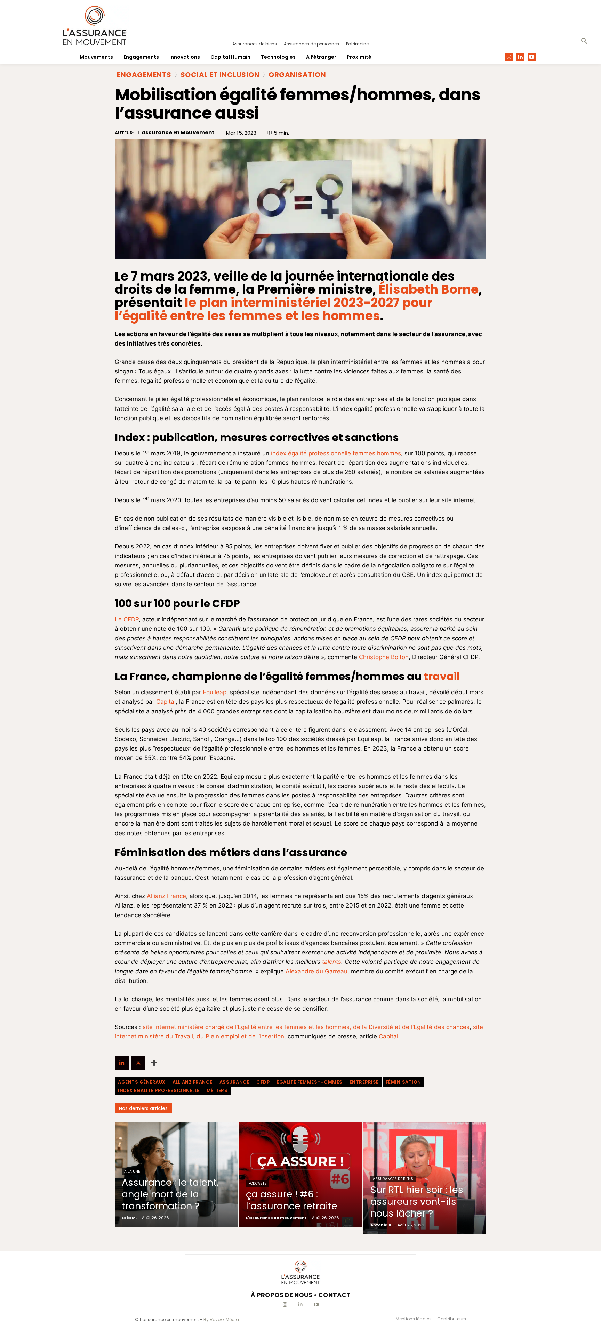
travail (442, 676)
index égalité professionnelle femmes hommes (336, 453)
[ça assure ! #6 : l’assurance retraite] (300, 1174)
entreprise (364, 1082)
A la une (132, 1171)
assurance (234, 1082)
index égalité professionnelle (159, 1090)
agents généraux (142, 1082)
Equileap (214, 692)
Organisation (297, 74)
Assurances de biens (393, 1179)
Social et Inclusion (220, 74)
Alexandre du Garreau (316, 971)
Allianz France (166, 896)
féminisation (403, 1082)
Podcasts (257, 1183)
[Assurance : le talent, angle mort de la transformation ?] (176, 1174)
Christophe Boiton (384, 657)
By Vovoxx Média (221, 1320)
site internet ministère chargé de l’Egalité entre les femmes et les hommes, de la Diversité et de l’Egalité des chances (306, 1026)
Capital (166, 701)
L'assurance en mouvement (175, 133)
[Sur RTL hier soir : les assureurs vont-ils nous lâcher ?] (424, 1178)
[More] (154, 1063)
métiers (217, 1090)
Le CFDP (127, 619)
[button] (584, 41)
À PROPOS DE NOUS (281, 1295)
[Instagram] (509, 57)
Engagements (144, 74)
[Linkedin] (520, 57)
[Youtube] (532, 57)
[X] (138, 1063)
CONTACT (334, 1295)
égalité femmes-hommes (310, 1082)
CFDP (263, 1082)
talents (331, 961)
